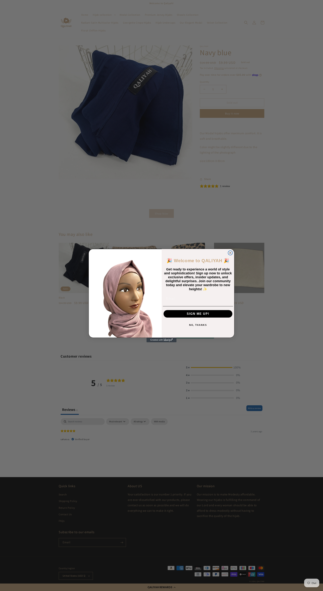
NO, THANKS (198, 325)
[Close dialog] (230, 253)
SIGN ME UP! (198, 313)
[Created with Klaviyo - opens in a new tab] (161, 340)
